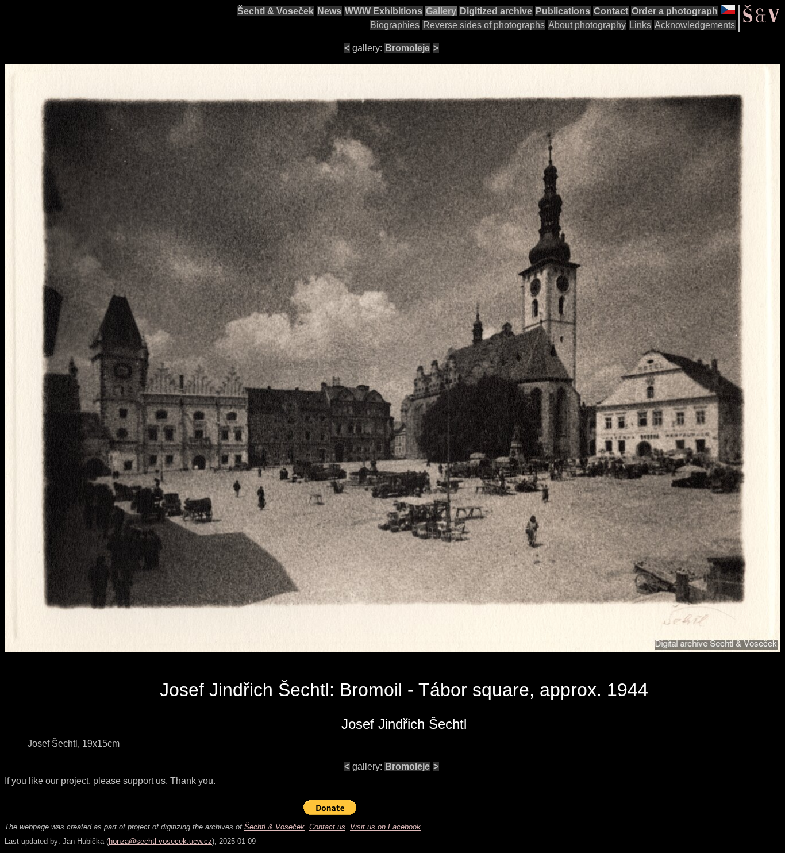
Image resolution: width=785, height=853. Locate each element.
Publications (563, 11)
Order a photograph (675, 11)
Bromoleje (407, 48)
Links (640, 25)
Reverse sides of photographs (484, 25)
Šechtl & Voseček (275, 11)
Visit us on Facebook (385, 827)
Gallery (441, 11)
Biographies (395, 25)
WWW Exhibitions (383, 11)
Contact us (327, 827)
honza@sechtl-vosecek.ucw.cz (160, 841)
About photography (587, 25)
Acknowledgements (695, 25)
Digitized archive (496, 11)
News (329, 11)
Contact (611, 11)
